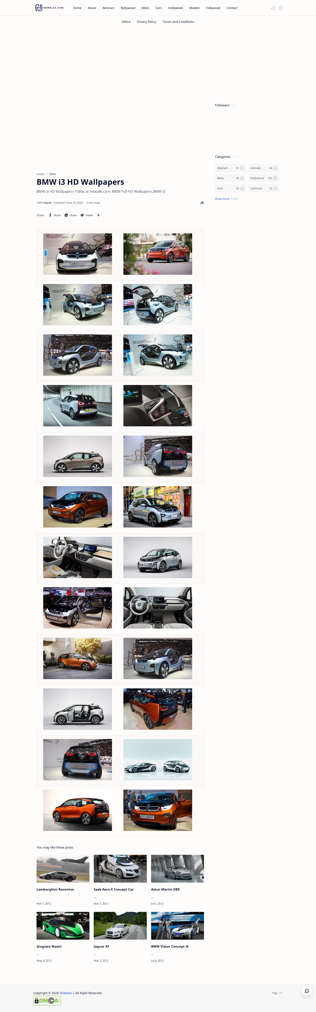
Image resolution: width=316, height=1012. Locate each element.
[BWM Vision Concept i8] (177, 926)
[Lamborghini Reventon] (63, 869)
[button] (273, 8)
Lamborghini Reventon (55, 889)
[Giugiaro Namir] (63, 926)
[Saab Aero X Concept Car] (120, 869)
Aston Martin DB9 (165, 889)
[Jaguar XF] (120, 926)
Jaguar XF (101, 946)
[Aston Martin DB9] (177, 869)
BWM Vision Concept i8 (169, 946)
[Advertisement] (158, 64)
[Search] (280, 8)
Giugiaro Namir (49, 946)
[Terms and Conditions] (178, 21)
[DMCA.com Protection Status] (68, 1001)
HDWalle (66, 993)
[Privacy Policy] (146, 21)
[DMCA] (126, 21)
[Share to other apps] (98, 215)
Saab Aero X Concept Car (114, 889)
